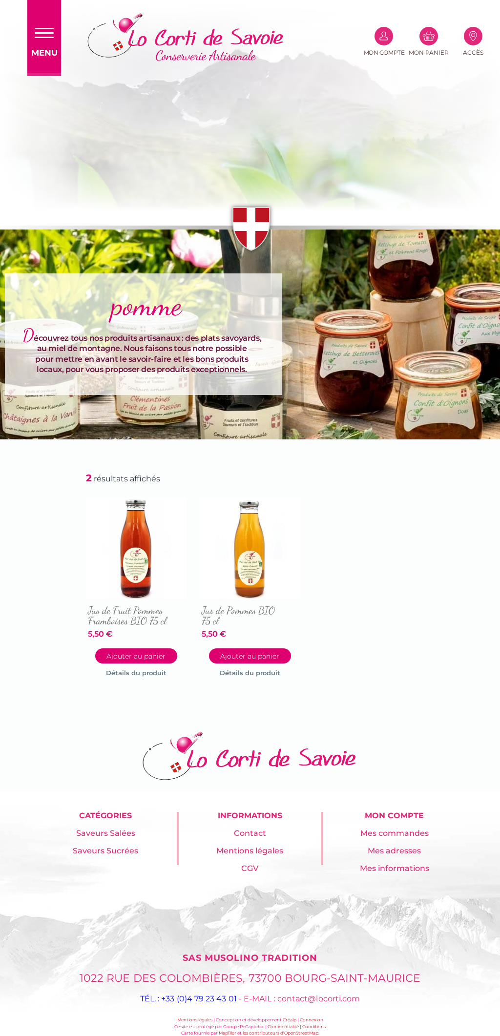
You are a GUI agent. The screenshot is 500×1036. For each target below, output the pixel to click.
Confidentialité (283, 1026)
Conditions (314, 1026)
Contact (250, 833)
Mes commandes (394, 833)
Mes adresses (394, 850)
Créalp (289, 1019)
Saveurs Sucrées (105, 850)
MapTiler (227, 1033)
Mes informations (394, 868)
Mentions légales (249, 850)
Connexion (311, 1019)
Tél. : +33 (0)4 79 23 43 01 (188, 998)
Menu (44, 53)
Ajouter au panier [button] (136, 656)
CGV (249, 868)
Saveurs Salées (105, 833)
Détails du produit (136, 673)
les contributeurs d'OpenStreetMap (280, 1033)
